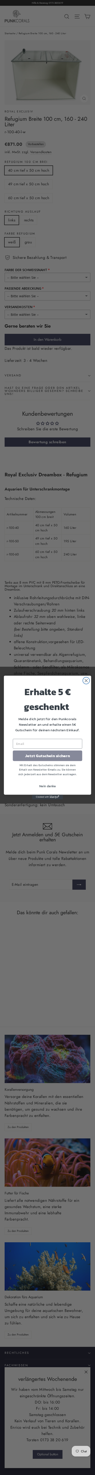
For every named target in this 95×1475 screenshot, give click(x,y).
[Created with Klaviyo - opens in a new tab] (47, 797)
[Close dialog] (86, 680)
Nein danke (47, 786)
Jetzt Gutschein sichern (47, 756)
